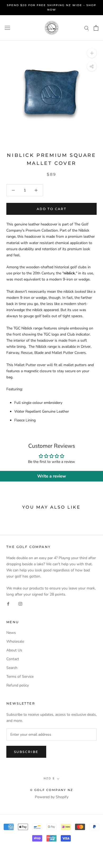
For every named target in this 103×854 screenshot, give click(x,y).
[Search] (86, 28)
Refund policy (17, 685)
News (11, 632)
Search (11, 667)
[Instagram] (20, 604)
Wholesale (15, 641)
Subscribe (26, 752)
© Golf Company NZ (51, 790)
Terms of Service (20, 676)
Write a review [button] (51, 476)
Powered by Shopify (51, 796)
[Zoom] (91, 53)
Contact (12, 659)
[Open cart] (96, 28)
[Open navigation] (7, 28)
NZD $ (49, 778)
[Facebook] (8, 604)
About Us (14, 650)
